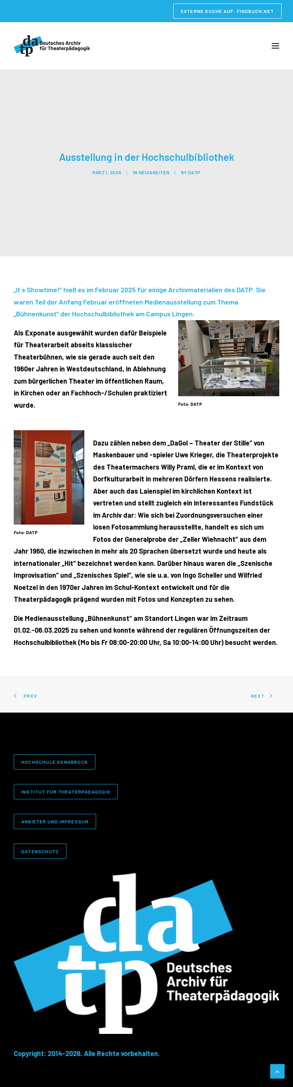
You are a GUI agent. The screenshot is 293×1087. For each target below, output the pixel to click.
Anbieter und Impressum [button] (55, 821)
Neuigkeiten (154, 172)
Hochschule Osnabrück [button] (54, 762)
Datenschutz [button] (40, 851)
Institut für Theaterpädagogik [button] (65, 791)
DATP (194, 172)
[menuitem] (227, 11)
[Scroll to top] (277, 1070)
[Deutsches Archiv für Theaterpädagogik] (52, 45)
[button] (275, 46)
